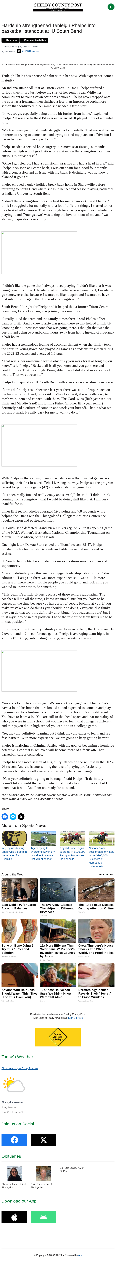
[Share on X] (21, 816)
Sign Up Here (75, 1018)
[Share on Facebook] (5, 816)
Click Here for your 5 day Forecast (20, 1068)
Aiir (80, 1255)
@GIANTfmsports (30, 51)
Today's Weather (17, 1056)
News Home (11, 40)
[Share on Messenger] (13, 816)
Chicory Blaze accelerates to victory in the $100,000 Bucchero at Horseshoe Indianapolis (101, 857)
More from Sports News (35, 40)
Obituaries (11, 1156)
